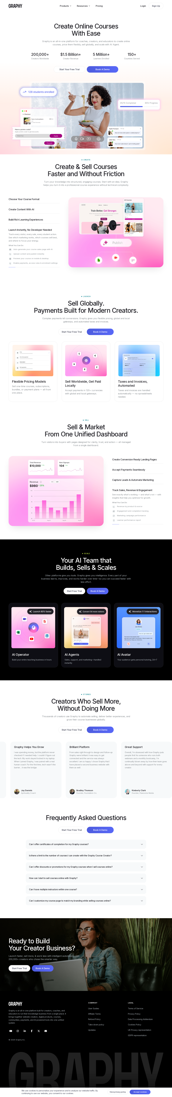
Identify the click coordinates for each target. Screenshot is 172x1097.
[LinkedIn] (25, 1037)
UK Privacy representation (139, 1036)
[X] (39, 1037)
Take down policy (96, 1031)
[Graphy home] (15, 6)
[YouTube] (11, 1037)
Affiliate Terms (94, 1020)
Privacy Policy (134, 1020)
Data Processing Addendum (140, 1025)
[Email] (46, 1037)
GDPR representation (137, 1041)
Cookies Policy (134, 1031)
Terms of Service (135, 1014)
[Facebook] (32, 1037)
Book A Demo (103, 69)
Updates (92, 1036)
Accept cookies (140, 1093)
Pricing (99, 6)
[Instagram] (18, 1037)
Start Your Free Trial (69, 69)
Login (143, 6)
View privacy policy (118, 1093)
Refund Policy (94, 1025)
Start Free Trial (74, 597)
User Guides (93, 1014)
